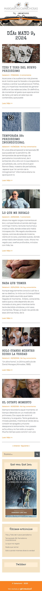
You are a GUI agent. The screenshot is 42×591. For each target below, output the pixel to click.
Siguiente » (25, 446)
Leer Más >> (7, 103)
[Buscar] (37, 454)
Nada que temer (14, 283)
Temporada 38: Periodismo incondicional (13, 139)
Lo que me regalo (15, 213)
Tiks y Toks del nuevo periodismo (18, 535)
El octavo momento (16, 402)
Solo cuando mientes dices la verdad (20, 551)
